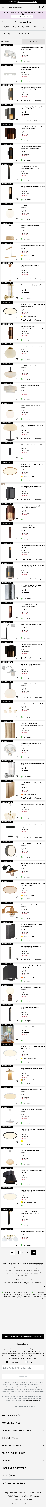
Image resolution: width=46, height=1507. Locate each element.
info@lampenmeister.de (23, 1499)
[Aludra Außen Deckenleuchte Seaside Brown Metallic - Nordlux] (23, 513)
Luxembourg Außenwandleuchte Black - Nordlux (33, 864)
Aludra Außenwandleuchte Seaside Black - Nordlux (31, 645)
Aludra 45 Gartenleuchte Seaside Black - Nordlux (33, 187)
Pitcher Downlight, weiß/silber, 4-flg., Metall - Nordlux (32, 68)
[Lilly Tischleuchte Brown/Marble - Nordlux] (23, 994)
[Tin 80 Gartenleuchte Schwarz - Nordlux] (23, 1014)
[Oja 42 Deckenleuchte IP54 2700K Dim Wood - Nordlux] (23, 472)
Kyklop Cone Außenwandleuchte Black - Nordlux (33, 1171)
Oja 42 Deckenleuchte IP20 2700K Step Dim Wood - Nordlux (33, 884)
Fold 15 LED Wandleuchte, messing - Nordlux (32, 783)
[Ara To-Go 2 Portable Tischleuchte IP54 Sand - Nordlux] (23, 1076)
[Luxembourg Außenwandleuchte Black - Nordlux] (23, 870)
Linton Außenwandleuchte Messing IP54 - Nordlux (31, 286)
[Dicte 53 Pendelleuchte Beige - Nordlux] (23, 232)
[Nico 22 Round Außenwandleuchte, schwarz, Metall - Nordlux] (23, 493)
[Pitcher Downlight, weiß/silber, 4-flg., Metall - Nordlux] (23, 74)
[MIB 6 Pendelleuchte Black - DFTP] (23, 452)
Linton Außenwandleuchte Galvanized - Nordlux (33, 764)
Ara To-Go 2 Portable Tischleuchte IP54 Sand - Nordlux (33, 1069)
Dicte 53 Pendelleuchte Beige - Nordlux (30, 226)
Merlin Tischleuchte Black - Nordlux (32, 824)
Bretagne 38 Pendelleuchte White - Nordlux (31, 1110)
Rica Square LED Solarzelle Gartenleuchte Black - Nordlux (30, 167)
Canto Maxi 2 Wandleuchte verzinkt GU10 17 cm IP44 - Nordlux (31, 586)
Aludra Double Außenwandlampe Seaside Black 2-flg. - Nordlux (31, 147)
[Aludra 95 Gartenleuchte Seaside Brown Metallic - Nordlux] (23, 533)
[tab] (23, 1415)
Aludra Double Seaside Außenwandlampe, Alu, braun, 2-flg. (32, 327)
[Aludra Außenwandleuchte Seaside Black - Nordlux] (23, 651)
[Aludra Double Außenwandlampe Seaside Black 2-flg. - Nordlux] (23, 153)
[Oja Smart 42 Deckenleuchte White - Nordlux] (23, 1096)
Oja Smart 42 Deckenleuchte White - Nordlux (32, 1090)
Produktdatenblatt (30, 255)
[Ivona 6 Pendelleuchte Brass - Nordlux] (23, 811)
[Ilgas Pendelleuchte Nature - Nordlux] (23, 252)
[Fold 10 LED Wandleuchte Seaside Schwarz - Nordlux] (23, 932)
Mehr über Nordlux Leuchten (27, 34)
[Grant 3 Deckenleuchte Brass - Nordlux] (23, 711)
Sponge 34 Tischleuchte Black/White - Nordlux (32, 426)
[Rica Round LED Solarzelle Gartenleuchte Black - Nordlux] (23, 1218)
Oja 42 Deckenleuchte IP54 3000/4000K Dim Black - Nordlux (33, 305)
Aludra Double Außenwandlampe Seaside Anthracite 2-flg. (31, 88)
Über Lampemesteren (15, 1468)
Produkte (7, 34)
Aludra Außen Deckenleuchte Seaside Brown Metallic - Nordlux (32, 507)
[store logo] (15, 7)
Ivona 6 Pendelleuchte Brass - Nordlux (32, 804)
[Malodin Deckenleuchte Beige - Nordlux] (23, 392)
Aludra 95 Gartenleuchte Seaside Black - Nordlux (33, 546)
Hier (23, 14)
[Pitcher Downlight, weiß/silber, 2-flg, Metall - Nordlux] (23, 54)
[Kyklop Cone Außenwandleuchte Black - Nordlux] (23, 1177)
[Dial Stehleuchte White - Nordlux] (23, 1034)
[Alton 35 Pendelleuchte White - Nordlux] (23, 373)
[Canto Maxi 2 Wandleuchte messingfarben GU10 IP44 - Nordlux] (23, 730)
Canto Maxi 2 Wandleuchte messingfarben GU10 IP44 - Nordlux (32, 724)
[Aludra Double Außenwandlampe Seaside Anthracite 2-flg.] (23, 94)
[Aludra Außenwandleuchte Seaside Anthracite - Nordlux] (23, 114)
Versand (7, 1460)
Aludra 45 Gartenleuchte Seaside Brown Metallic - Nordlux (31, 605)
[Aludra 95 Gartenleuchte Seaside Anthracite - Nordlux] (23, 953)
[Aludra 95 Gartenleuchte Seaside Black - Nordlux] (23, 552)
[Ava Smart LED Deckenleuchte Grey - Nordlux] (23, 851)
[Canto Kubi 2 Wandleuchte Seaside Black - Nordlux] (23, 973)
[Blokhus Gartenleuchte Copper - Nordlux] (23, 272)
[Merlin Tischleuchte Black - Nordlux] (23, 831)
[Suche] (39, 7)
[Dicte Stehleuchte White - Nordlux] (23, 631)
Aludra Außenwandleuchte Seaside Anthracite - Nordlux (31, 108)
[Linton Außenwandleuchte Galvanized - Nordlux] (23, 770)
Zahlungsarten (11, 1445)
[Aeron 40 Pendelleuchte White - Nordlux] (23, 1157)
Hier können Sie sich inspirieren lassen (22, 1336)
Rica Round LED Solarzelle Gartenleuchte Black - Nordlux (30, 1212)
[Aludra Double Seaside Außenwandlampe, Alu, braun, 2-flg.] (23, 333)
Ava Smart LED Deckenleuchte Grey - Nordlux (32, 844)
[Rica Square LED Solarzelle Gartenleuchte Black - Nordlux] (23, 173)
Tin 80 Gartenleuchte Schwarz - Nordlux (30, 1008)
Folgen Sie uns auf (13, 1453)
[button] (16, 61)
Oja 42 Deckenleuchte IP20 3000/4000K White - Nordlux (33, 1047)
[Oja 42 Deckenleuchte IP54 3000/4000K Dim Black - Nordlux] (23, 312)
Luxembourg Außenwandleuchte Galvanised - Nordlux (31, 665)
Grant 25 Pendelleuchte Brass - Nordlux (30, 406)
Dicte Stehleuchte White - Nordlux (31, 624)
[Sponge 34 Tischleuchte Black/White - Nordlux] (23, 432)
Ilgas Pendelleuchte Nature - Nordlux (32, 245)
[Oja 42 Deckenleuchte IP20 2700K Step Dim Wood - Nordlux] (23, 891)
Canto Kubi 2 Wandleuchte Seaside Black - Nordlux (31, 966)
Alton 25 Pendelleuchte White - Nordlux (30, 685)
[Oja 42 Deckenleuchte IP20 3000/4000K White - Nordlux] (23, 1054)
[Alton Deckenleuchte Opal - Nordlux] (23, 353)
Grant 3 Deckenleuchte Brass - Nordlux (33, 704)
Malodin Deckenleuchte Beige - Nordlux (30, 386)
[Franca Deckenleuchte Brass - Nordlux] (23, 1238)
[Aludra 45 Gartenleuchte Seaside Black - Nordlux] (23, 193)
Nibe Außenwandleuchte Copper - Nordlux (31, 905)
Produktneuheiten (13, 1483)
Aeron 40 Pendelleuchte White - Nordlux (30, 1151)
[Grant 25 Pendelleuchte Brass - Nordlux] (23, 412)
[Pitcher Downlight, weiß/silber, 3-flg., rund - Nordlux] (23, 750)
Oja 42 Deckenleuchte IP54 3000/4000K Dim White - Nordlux (33, 1191)
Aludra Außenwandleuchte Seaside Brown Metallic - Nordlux (31, 127)
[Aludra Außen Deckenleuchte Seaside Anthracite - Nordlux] (23, 572)
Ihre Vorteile (10, 1437)
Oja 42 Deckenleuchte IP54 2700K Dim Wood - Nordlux (32, 465)
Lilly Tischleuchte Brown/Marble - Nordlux (31, 988)
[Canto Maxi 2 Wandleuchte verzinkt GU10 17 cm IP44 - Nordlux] (23, 592)
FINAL (22, 17)
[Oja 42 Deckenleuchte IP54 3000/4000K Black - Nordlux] (23, 1137)
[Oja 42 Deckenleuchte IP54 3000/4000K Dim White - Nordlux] (23, 1198)
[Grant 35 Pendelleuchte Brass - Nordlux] (23, 213)
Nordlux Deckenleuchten (16, 27)
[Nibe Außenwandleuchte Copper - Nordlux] (23, 912)
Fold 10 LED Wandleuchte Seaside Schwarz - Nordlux (31, 925)
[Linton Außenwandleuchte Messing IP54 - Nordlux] (23, 292)
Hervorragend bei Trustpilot (27, 2)
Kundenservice (11, 1415)
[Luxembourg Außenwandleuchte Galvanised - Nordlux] (23, 671)
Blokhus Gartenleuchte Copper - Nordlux (31, 266)
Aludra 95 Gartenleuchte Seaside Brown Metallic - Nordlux (31, 526)
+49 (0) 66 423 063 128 (29, 1496)
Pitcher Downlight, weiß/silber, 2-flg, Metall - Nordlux (32, 48)
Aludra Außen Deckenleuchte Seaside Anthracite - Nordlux (32, 566)
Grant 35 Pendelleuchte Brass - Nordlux (30, 206)
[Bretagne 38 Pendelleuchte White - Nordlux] (23, 1116)
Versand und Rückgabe (16, 1430)
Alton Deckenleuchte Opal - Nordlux (32, 346)
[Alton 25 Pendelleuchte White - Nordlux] (23, 691)
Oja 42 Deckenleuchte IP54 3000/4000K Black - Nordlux (33, 1130)
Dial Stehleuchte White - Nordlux (31, 1027)
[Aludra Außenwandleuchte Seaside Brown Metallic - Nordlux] (23, 134)
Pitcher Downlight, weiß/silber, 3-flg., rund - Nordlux (32, 744)
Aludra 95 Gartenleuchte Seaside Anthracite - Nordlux (31, 947)
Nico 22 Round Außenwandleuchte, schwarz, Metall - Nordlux (31, 487)
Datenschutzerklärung (33, 1400)
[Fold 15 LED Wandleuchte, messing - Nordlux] (23, 790)
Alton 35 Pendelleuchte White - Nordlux (30, 366)
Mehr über (8, 1475)
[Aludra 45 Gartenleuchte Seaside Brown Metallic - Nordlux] (23, 612)
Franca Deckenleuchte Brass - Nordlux (32, 1231)
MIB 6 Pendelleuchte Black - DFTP (31, 445)
